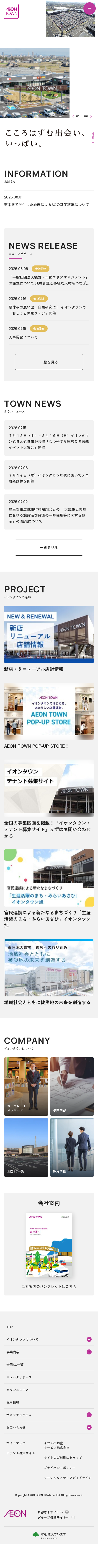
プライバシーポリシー (60, 1467)
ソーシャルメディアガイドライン (68, 1477)
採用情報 (12, 1402)
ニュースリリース (19, 1377)
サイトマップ (16, 1443)
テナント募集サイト (20, 1453)
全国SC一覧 (14, 1364)
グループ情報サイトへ (53, 1517)
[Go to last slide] (74, 116)
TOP (9, 1327)
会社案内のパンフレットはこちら (49, 1286)
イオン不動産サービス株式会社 (56, 1445)
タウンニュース (17, 1389)
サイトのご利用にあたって (63, 1457)
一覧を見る (49, 362)
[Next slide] (90, 116)
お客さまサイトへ (50, 1512)
